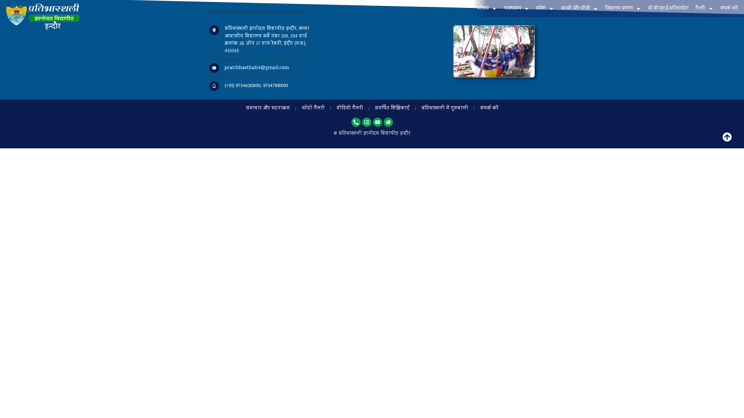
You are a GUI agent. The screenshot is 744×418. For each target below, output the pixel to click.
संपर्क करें (729, 8)
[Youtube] (377, 122)
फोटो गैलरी (313, 108)
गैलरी (700, 8)
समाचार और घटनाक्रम (268, 108)
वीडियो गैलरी (350, 108)
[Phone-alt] (356, 122)
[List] (366, 122)
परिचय (483, 8)
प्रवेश (541, 8)
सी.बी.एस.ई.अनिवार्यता (668, 8)
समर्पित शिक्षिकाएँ (392, 108)
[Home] (388, 122)
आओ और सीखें (575, 8)
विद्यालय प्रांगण (619, 8)
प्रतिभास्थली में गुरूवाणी (444, 108)
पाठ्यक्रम (512, 8)
